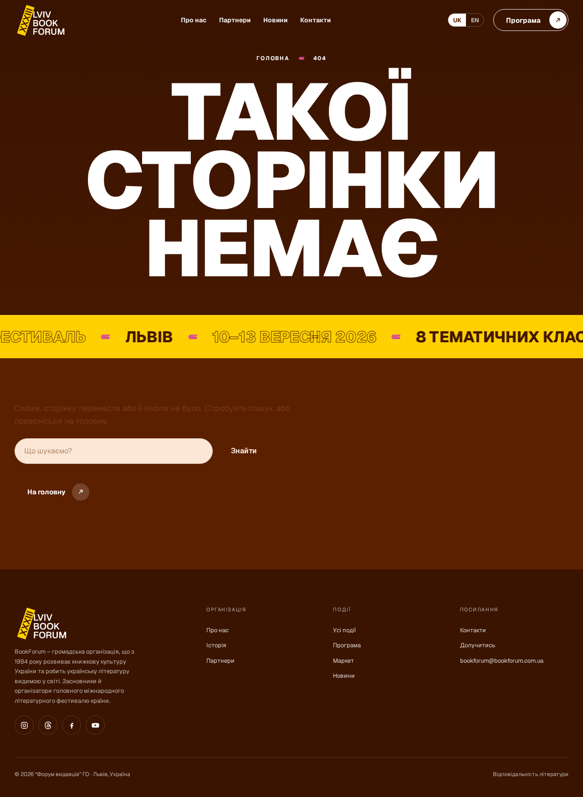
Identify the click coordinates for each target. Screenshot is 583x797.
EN (475, 20)
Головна (272, 58)
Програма (347, 645)
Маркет (343, 661)
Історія (216, 645)
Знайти (244, 451)
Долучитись (477, 645)
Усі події (344, 630)
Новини (275, 20)
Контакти (315, 20)
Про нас (193, 20)
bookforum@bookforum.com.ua (501, 661)
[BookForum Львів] (40, 20)
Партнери (235, 20)
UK (457, 20)
